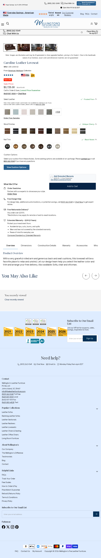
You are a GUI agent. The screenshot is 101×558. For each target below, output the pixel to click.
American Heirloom (15, 71)
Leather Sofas (7, 412)
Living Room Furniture (10, 438)
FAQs (87, 14)
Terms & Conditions (9, 497)
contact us (85, 159)
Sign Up (89, 338)
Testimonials (7, 457)
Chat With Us (69, 3)
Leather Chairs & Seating (11, 431)
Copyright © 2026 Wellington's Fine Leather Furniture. (65, 551)
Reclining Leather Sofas (11, 416)
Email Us (52, 364)
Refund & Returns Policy (11, 493)
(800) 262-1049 (53, 3)
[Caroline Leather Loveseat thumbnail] (10, 47)
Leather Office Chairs (10, 435)
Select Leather (9, 99)
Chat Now (22, 94)
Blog (82, 14)
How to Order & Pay (9, 486)
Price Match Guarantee (11, 490)
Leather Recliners (8, 423)
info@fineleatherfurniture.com (13, 391)
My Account (37, 551)
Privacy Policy (7, 501)
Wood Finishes (9, 124)
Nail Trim (7, 140)
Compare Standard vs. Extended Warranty (24, 235)
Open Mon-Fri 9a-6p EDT (71, 7)
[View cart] (95, 23)
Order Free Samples (12, 118)
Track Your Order (8, 479)
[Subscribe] (96, 514)
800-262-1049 (9, 161)
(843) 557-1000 (10, 94)
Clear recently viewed (14, 300)
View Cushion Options (16, 167)
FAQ (16, 551)
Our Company (7, 449)
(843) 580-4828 (8, 402)
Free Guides (6, 482)
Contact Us (25, 551)
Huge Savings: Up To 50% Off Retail (16, 5)
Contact (94, 14)
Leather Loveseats (9, 427)
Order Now (12, 194)
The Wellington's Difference (12, 453)
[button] (9, 75)
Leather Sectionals (9, 420)
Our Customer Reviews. (68, 14)
